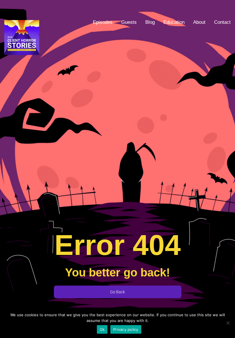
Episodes (103, 22)
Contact (222, 22)
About (199, 22)
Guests (129, 22)
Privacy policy (125, 329)
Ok (102, 329)
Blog (150, 22)
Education (174, 22)
